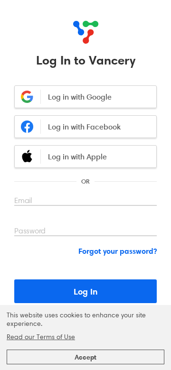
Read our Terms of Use (41, 337)
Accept (85, 356)
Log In (85, 291)
